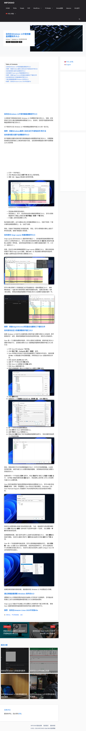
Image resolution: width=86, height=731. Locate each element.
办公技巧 (77, 8)
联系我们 (46, 725)
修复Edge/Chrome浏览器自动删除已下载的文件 (27, 327)
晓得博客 (52, 728)
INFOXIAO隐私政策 (36, 725)
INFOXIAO (9, 3)
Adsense (68, 8)
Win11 (8, 42)
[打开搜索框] (79, 19)
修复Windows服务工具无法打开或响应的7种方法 (27, 131)
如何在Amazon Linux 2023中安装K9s (23, 610)
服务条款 (52, 725)
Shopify (22, 8)
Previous (7, 626)
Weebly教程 (59, 8)
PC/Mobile (48, 8)
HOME (8, 8)
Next (52, 626)
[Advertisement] (29, 98)
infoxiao (8, 39)
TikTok (15, 8)
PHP (28, 8)
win (20, 42)
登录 (19, 714)
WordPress (36, 8)
